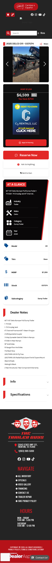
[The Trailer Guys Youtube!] (40, 14)
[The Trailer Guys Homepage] (26, 429)
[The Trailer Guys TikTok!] (44, 14)
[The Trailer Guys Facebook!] (32, 14)
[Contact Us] (8, 15)
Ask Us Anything (28, 164)
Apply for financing (27, 142)
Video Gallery (24, 484)
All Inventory (24, 476)
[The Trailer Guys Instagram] (23, 459)
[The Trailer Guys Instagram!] (36, 14)
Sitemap (41, 549)
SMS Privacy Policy (27, 501)
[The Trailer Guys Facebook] (19, 459)
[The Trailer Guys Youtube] (28, 459)
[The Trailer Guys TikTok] (33, 459)
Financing (22, 488)
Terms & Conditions (29, 549)
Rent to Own (27, 173)
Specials (22, 480)
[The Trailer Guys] (13, 15)
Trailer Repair (25, 496)
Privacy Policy (14, 549)
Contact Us (23, 492)
